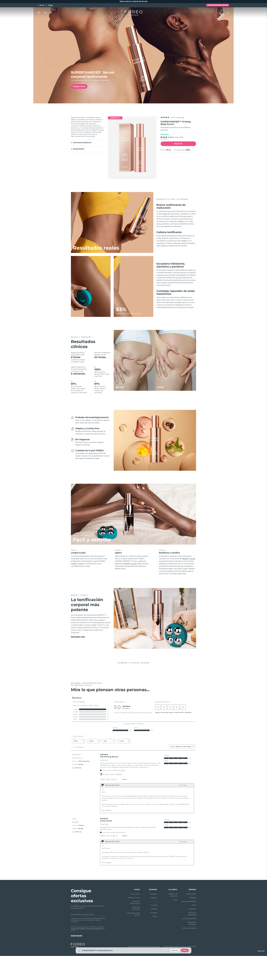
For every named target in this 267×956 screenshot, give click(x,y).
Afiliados (193, 898)
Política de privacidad (77, 928)
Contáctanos (135, 894)
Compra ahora (79, 86)
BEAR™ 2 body (130, 564)
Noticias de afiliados (188, 901)
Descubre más (78, 637)
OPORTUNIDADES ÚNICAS (218, 5)
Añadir (185, 950)
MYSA (194, 905)
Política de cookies (189, 928)
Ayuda (175, 900)
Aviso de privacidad (189, 918)
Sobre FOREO (191, 894)
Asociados (192, 909)
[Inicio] (133, 13)
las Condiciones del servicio (94, 928)
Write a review (180, 117)
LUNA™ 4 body (77, 564)
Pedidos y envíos (134, 898)
